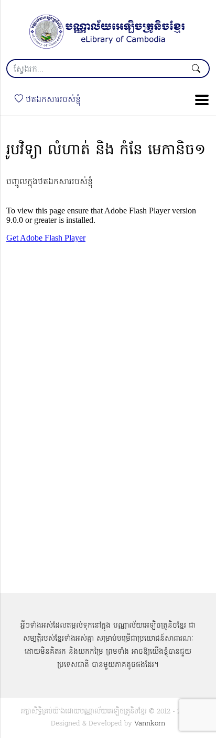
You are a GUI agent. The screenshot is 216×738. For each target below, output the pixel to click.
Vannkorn (149, 724)
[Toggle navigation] (199, 100)
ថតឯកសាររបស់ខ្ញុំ (52, 100)
